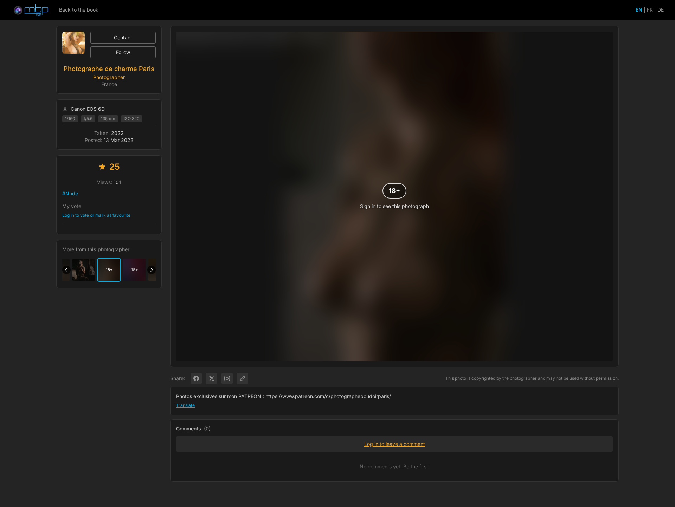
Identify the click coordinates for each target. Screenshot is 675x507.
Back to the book (78, 10)
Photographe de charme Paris (109, 68)
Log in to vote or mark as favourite (96, 215)
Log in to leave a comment (394, 444)
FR (650, 10)
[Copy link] (242, 378)
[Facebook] (196, 378)
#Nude (70, 193)
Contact (123, 37)
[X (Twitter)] (211, 378)
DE (660, 10)
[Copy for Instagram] (227, 378)
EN (639, 10)
